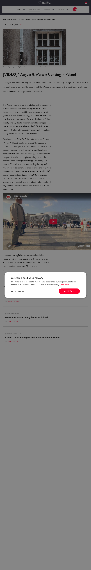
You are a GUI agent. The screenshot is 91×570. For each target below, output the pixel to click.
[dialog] (45, 285)
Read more (64, 284)
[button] (17, 291)
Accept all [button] (69, 291)
